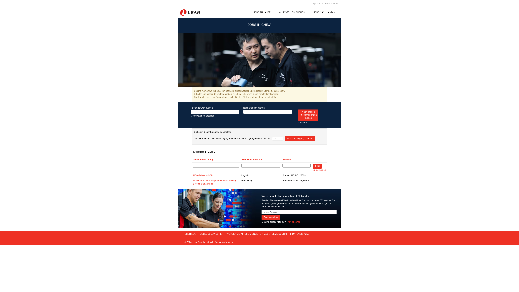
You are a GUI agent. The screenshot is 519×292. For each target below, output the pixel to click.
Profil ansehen (332, 3)
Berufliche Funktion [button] (252, 159)
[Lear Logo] (190, 12)
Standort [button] (287, 159)
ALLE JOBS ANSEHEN (211, 234)
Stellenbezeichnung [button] (203, 159)
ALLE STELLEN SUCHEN (292, 12)
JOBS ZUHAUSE (262, 12)
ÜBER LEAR (191, 234)
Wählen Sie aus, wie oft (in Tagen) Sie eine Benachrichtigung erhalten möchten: (233, 138)
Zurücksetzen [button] (319, 170)
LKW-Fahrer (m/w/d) (202, 175)
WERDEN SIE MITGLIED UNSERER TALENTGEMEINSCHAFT (258, 234)
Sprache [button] (317, 3)
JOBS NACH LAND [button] (323, 12)
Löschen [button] (302, 123)
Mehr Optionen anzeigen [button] (202, 116)
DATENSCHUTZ (300, 234)
